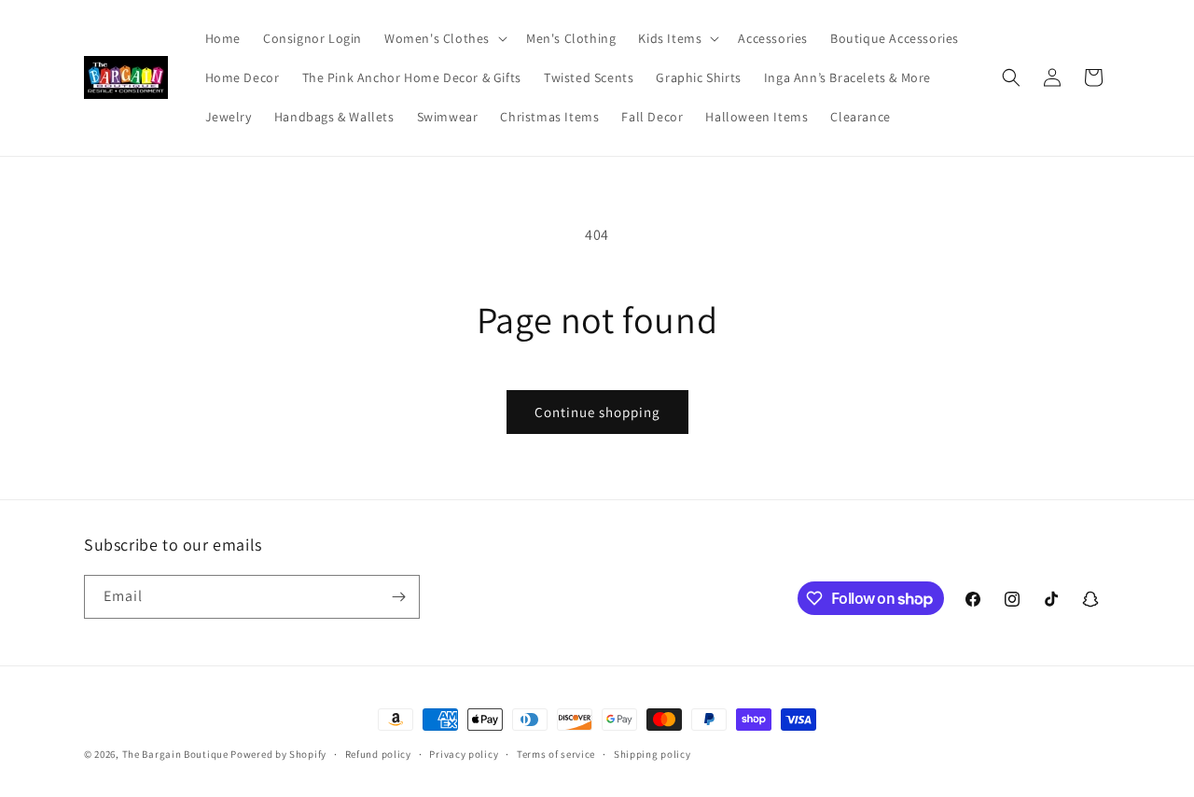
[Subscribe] (398, 597)
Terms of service (556, 754)
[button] (444, 38)
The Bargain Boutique (176, 754)
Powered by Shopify (278, 754)
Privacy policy (463, 754)
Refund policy (378, 754)
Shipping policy (652, 754)
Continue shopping (597, 412)
